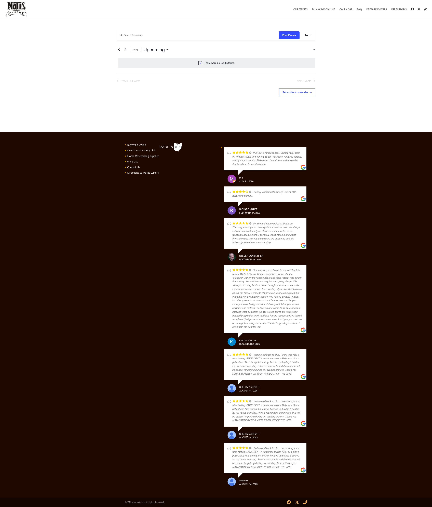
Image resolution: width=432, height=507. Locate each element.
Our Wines (300, 9)
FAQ (359, 9)
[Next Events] (125, 49)
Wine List (132, 161)
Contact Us (133, 167)
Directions (399, 9)
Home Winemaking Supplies (143, 156)
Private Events (376, 9)
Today (135, 49)
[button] (312, 49)
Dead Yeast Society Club (141, 150)
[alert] (216, 63)
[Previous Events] (119, 49)
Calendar (346, 9)
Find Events (289, 35)
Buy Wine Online (323, 9)
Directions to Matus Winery (143, 172)
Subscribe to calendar (295, 92)
